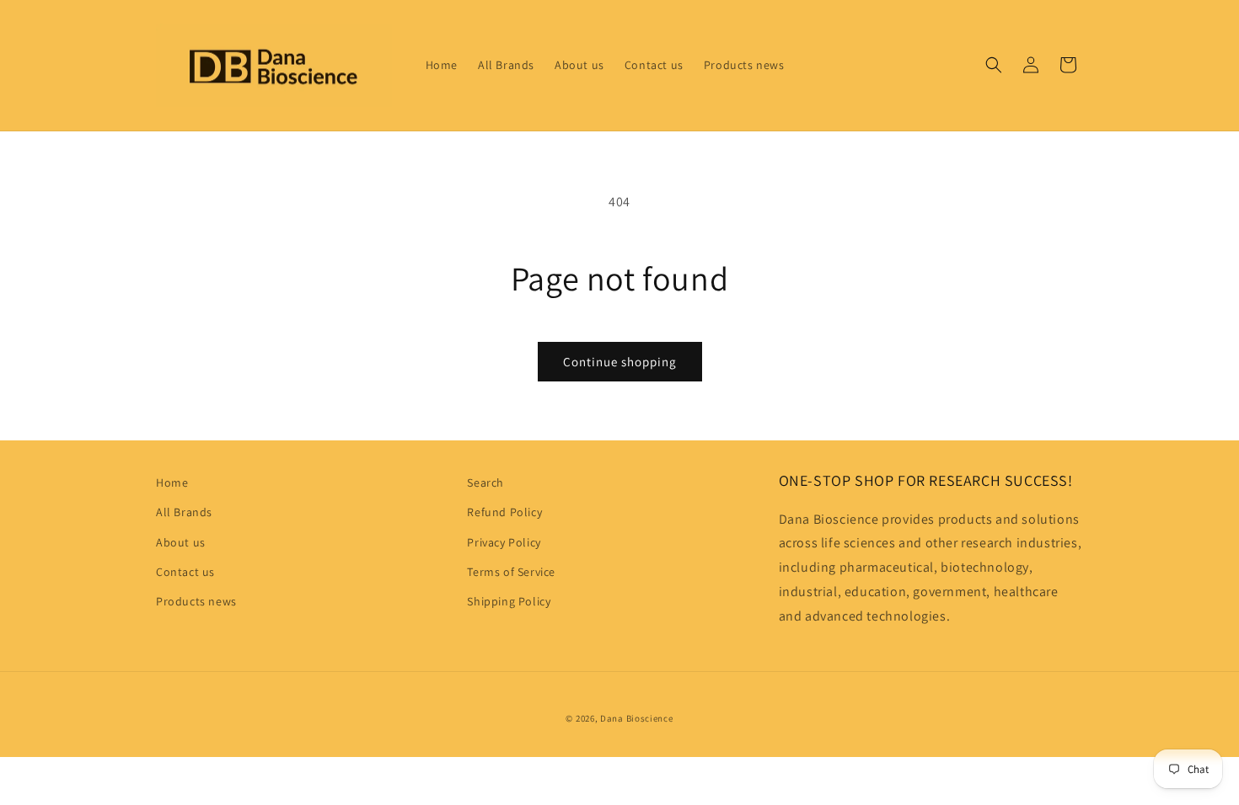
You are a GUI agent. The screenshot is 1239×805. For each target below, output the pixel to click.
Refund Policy (504, 512)
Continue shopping (620, 362)
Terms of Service (511, 571)
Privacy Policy (503, 542)
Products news (196, 601)
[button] (993, 64)
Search (485, 482)
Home (172, 482)
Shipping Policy (508, 601)
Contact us (185, 571)
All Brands (184, 512)
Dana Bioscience (636, 718)
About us (181, 542)
